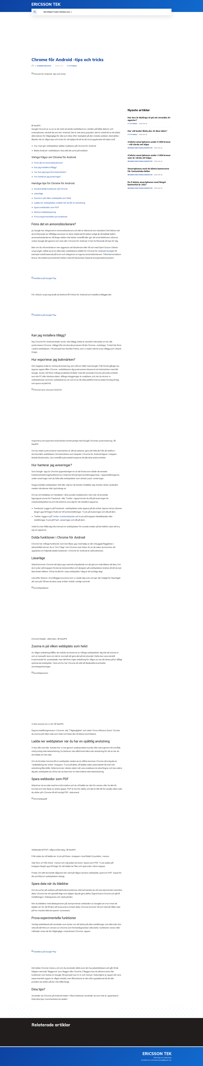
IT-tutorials (72, 66)
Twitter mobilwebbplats (63, 516)
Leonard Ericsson (44, 66)
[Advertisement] (101, 32)
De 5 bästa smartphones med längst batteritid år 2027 (147, 183)
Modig (109, 251)
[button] (34, 12)
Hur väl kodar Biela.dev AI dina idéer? (147, 131)
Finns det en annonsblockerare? (48, 163)
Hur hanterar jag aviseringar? (47, 176)
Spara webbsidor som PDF (46, 207)
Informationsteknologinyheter (140, 148)
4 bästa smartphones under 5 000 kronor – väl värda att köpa (149, 143)
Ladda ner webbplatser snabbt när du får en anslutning (59, 203)
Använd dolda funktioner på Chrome (51, 189)
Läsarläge (38, 193)
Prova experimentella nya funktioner (51, 216)
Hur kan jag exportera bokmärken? (50, 172)
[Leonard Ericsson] (33, 66)
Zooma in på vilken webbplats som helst (52, 198)
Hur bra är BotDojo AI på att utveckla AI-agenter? (149, 118)
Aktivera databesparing (45, 212)
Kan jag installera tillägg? (45, 167)
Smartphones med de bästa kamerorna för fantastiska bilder (148, 170)
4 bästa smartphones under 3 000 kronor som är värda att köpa (149, 156)
